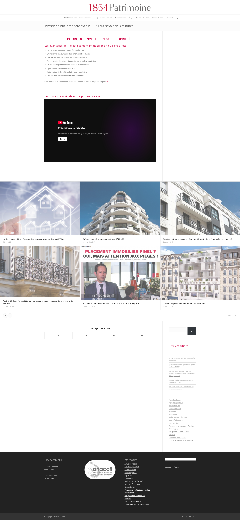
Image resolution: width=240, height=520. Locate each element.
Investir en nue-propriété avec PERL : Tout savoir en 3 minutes (88, 26)
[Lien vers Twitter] (182, 516)
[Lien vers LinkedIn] (194, 516)
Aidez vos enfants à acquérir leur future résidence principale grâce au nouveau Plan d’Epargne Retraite (182, 373)
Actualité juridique (176, 403)
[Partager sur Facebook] (58, 335)
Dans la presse (175, 408)
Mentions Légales (172, 467)
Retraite (172, 434)
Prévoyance (173, 429)
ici (107, 81)
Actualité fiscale (175, 400)
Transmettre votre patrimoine (181, 440)
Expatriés (172, 411)
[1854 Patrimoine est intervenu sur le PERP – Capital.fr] (2, 260)
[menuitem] (78, 18)
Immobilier (173, 414)
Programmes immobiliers (179, 432)
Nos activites (174, 423)
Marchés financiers (176, 420)
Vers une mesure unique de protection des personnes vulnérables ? (181, 388)
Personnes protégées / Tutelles (181, 426)
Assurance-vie (174, 406)
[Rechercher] (176, 18)
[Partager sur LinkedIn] (114, 335)
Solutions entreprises (177, 437)
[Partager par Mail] (142, 335)
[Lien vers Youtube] (190, 516)
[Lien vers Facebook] (186, 516)
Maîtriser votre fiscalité (178, 417)
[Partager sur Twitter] (86, 335)
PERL (99, 96)
